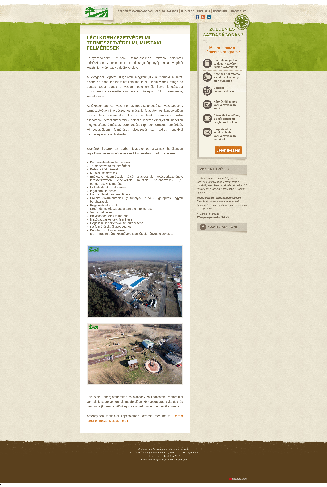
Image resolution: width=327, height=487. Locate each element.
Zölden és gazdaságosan (135, 11)
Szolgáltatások (166, 11)
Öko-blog (187, 11)
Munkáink (203, 11)
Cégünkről (220, 11)
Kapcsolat (238, 11)
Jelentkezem (228, 150)
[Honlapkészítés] (238, 479)
